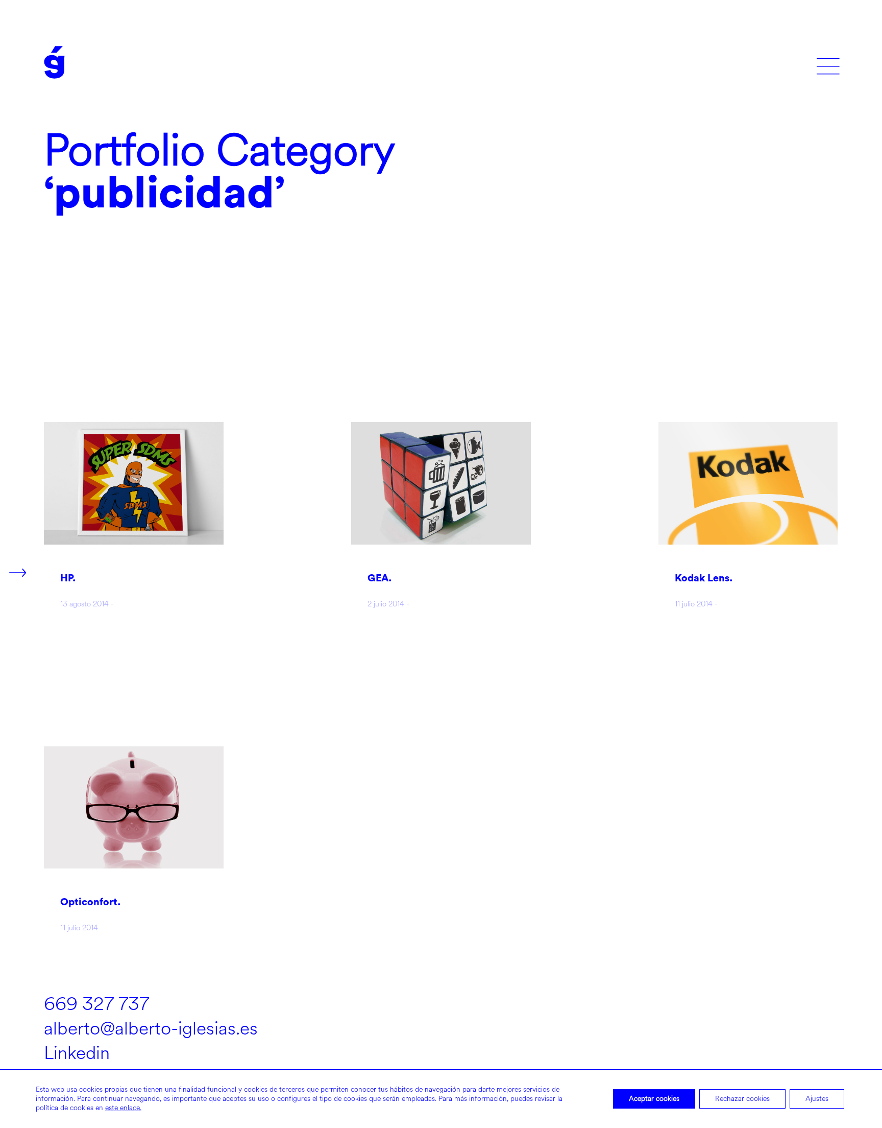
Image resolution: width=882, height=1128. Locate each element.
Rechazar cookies (742, 1098)
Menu (828, 62)
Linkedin (77, 1053)
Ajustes (816, 1098)
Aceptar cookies (654, 1098)
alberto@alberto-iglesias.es (151, 1028)
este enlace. (123, 1108)
